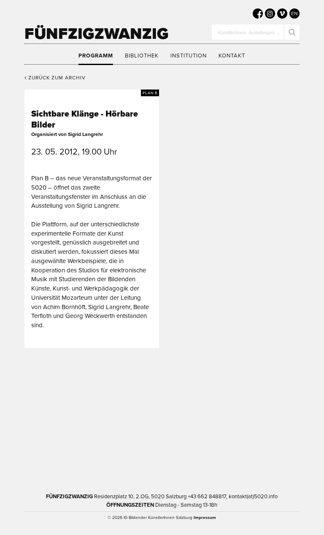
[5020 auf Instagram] (270, 13)
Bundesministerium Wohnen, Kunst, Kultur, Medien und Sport (127, 444)
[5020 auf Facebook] (258, 13)
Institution (188, 55)
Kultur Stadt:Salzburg (122, 391)
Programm (95, 55)
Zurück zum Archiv (56, 78)
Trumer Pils (224, 444)
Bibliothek (142, 55)
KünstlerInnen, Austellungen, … (249, 32)
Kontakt (232, 55)
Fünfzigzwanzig (96, 33)
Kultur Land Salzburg (202, 391)
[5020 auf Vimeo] (282, 13)
